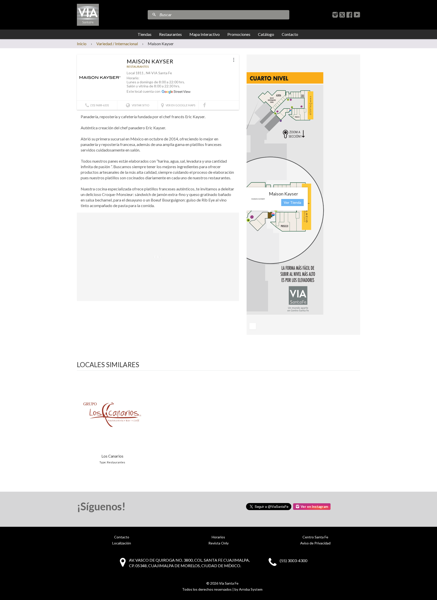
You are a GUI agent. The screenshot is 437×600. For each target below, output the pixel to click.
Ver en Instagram (314, 507)
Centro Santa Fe (315, 537)
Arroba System (251, 589)
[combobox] (223, 14)
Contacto (290, 34)
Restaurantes (170, 34)
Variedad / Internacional (117, 43)
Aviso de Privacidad (315, 543)
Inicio (81, 43)
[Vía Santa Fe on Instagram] (335, 14)
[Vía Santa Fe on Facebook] (349, 14)
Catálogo (266, 34)
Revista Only (218, 543)
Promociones (238, 34)
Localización (121, 543)
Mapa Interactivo (204, 34)
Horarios (218, 537)
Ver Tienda (292, 202)
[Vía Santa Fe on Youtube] (357, 14)
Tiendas (144, 34)
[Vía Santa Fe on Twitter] (342, 14)
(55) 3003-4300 (293, 560)
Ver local (112, 420)
